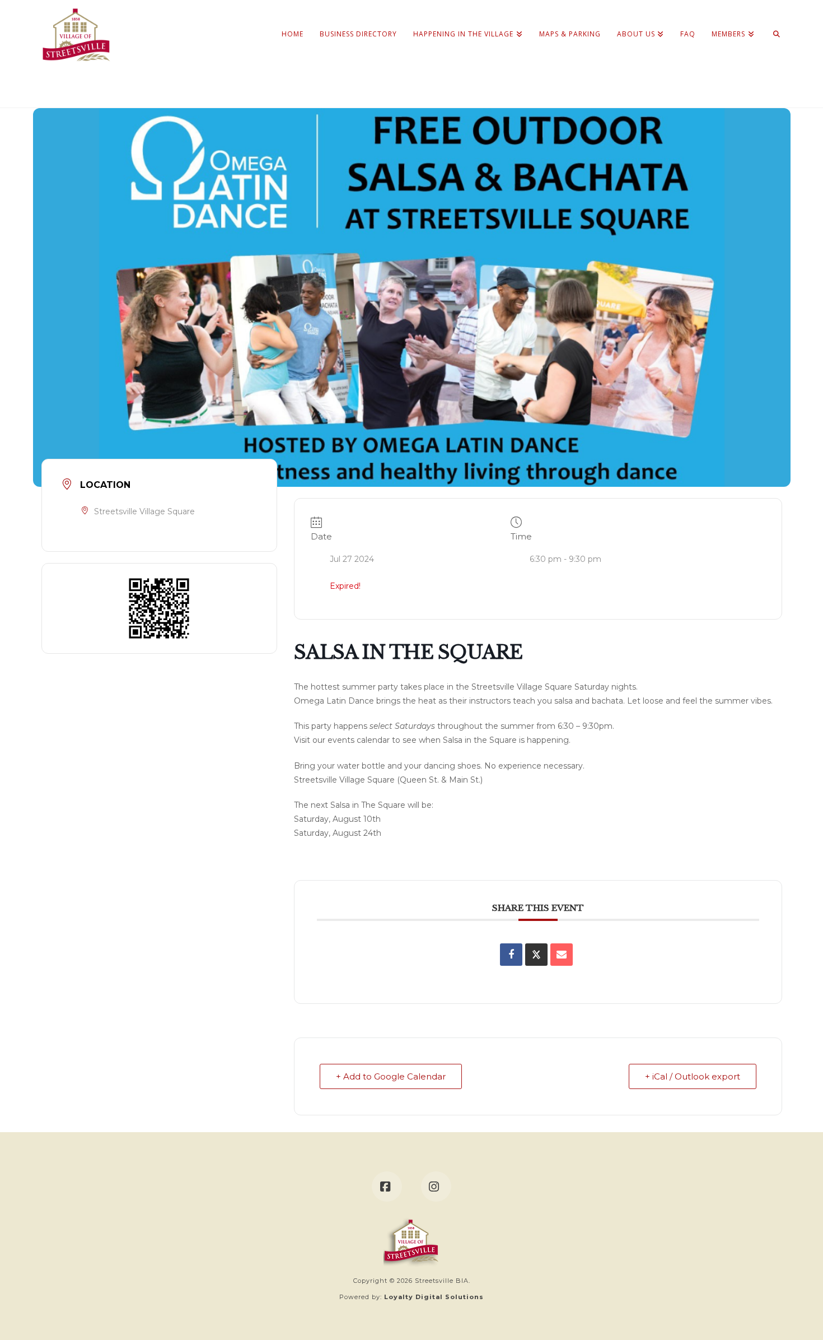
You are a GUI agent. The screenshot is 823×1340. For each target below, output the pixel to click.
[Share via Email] (561, 954)
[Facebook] (387, 1186)
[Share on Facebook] (511, 954)
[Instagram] (436, 1186)
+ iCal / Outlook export (692, 1076)
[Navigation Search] (772, 22)
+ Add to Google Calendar (391, 1076)
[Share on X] (536, 954)
